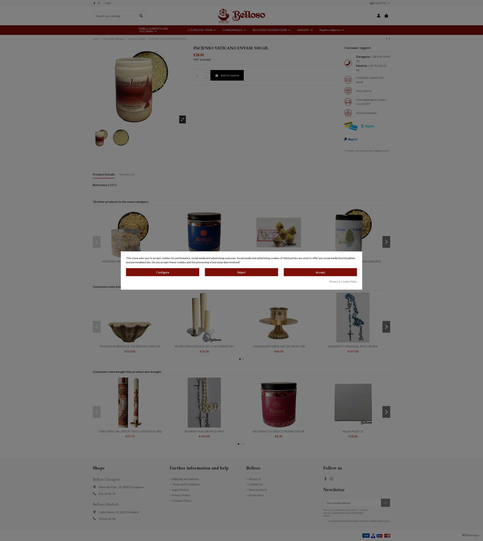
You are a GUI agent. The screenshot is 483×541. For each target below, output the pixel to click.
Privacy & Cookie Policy (343, 281)
